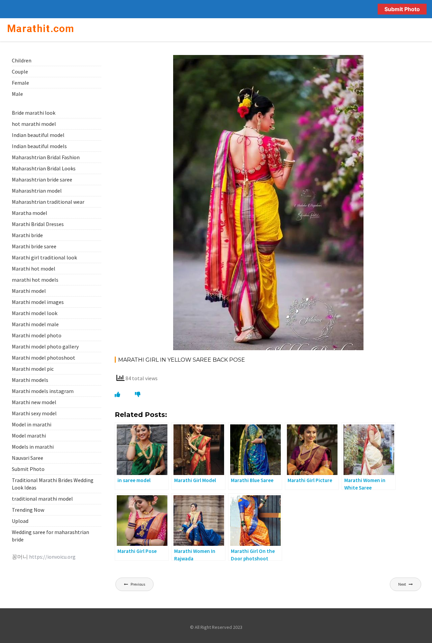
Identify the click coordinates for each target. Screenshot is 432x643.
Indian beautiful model (38, 135)
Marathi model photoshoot (43, 357)
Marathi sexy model (34, 413)
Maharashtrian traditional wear (48, 201)
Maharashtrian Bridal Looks (44, 168)
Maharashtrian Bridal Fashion (46, 157)
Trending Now (28, 509)
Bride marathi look (33, 112)
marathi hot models (35, 279)
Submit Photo (402, 9)
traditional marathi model (42, 498)
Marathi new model (34, 402)
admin (238, 62)
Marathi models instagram (43, 391)
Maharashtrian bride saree (42, 179)
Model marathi (29, 435)
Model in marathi (31, 424)
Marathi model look (34, 313)
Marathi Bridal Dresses (38, 224)
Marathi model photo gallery (45, 346)
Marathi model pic (33, 368)
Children (21, 60)
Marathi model (29, 290)
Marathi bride (27, 235)
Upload (20, 521)
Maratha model (29, 212)
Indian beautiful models (39, 146)
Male (17, 93)
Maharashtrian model (37, 190)
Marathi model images (38, 302)
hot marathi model (34, 123)
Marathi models (30, 379)
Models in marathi (33, 446)
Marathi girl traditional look (44, 257)
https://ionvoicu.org (52, 556)
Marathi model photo (36, 335)
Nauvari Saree (27, 457)
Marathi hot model (33, 268)
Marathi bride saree (34, 246)
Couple (20, 71)
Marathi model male (35, 324)
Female (347, 62)
